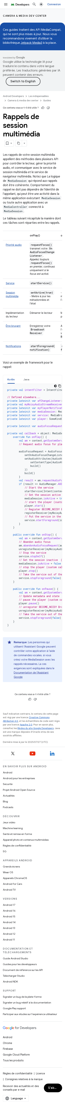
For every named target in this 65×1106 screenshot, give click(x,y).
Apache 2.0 (26, 724)
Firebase (8, 1048)
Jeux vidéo (9, 822)
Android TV (9, 889)
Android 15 (9, 916)
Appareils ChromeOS (15, 878)
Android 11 (9, 939)
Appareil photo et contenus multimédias (26, 839)
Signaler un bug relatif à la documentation (27, 1002)
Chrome (7, 1043)
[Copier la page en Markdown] (19, 143)
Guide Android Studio (15, 958)
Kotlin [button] (11, 379)
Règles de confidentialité (17, 845)
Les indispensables (39, 96)
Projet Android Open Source (19, 789)
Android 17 (9, 905)
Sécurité (7, 784)
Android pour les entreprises (19, 778)
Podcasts (8, 807)
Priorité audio (14, 245)
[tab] (11, 379)
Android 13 (9, 928)
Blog (5, 801)
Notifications (13, 346)
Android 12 (9, 933)
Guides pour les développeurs (20, 964)
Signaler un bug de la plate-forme (22, 996)
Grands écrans (11, 866)
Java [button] (26, 379)
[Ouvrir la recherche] (34, 4)
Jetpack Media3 (31, 43)
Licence (40, 1073)
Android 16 (9, 910)
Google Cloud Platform (16, 1054)
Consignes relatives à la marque (24, 1079)
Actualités (8, 795)
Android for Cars (12, 884)
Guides (47, 100)
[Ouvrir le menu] (5, 4)
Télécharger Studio (14, 975)
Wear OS (8, 872)
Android (7, 772)
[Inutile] (48, 108)
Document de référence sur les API (23, 970)
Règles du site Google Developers (36, 728)
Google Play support (14, 1008)
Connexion (54, 4)
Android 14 (9, 922)
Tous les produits (13, 1060)
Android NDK (10, 981)
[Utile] (43, 108)
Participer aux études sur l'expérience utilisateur (30, 1014)
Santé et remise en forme (17, 834)
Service (10, 283)
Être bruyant (13, 326)
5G (4, 851)
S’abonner (55, 1088)
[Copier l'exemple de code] (60, 386)
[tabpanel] (32, 507)
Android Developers (13, 96)
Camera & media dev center (25, 15)
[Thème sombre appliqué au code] (55, 386)
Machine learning (13, 828)
